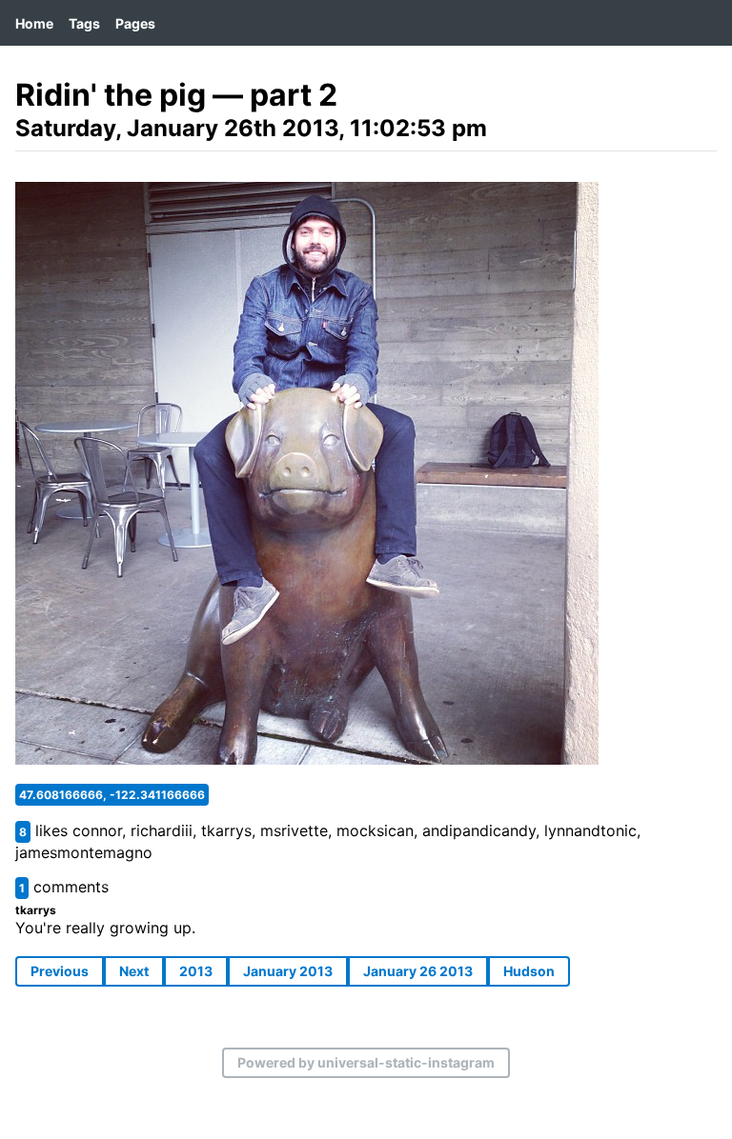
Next (134, 971)
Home (34, 23)
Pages (135, 23)
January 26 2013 (418, 971)
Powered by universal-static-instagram (366, 1062)
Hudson (529, 971)
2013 (196, 971)
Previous (59, 971)
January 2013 (288, 971)
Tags (84, 23)
